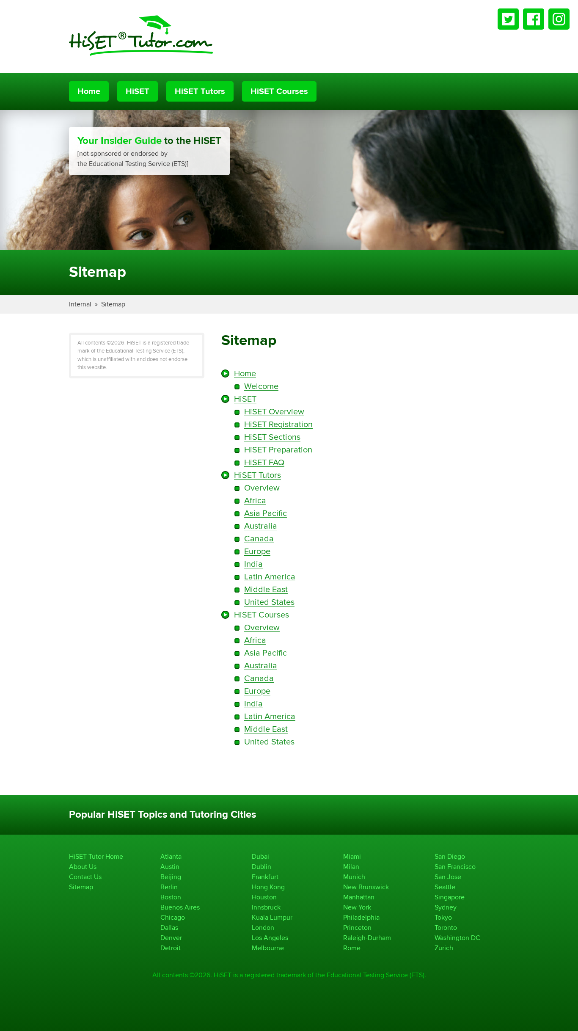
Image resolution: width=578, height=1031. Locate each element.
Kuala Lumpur (272, 917)
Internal (80, 304)
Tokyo (443, 917)
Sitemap (113, 304)
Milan (351, 867)
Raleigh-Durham (367, 938)
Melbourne (268, 948)
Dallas (169, 927)
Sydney (446, 907)
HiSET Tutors (200, 91)
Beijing (170, 877)
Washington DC (457, 938)
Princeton (357, 927)
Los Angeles (270, 938)
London (263, 927)
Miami (352, 856)
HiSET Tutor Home (96, 856)
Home (88, 91)
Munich (354, 877)
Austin (169, 867)
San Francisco (455, 867)
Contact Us (85, 877)
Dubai (260, 856)
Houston (264, 897)
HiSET (137, 91)
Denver (171, 938)
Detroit (170, 948)
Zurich (444, 948)
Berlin (169, 887)
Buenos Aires (180, 907)
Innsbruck (266, 907)
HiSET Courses (279, 91)
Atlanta (171, 856)
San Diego (450, 856)
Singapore (450, 897)
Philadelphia (361, 917)
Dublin (261, 867)
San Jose (448, 877)
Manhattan (358, 897)
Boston (170, 897)
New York (357, 907)
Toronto (446, 927)
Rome (352, 948)
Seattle (445, 887)
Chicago (172, 917)
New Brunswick (366, 887)
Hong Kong (268, 887)
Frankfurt (265, 877)
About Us (82, 867)
